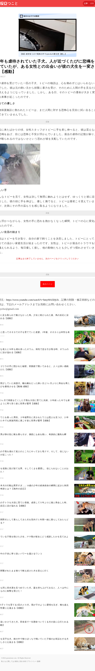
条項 (24, 661)
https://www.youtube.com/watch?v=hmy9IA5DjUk (32, 299)
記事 (86, 3)
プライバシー (32, 661)
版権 (38, 661)
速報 (92, 3)
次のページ (47, 284)
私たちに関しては (7, 661)
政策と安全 (19, 661)
